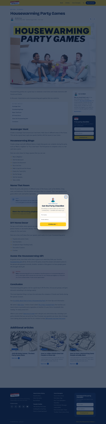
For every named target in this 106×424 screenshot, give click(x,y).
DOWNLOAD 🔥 (53, 224)
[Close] (66, 196)
